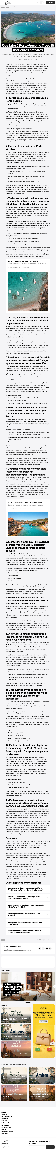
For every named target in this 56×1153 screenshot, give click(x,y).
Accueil (3, 7)
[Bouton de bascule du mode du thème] (42, 2)
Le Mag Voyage (6, 1127)
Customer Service (7, 1131)
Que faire (4, 1114)
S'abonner (4, 1118)
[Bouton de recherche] (38, 2)
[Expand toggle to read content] (47, 889)
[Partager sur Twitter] (43, 948)
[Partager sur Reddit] (46, 948)
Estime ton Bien (6, 1123)
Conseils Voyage (6, 1116)
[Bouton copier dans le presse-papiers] (50, 948)
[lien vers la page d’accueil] (8, 2)
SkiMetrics (4, 1133)
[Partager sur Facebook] (39, 948)
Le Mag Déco (5, 1125)
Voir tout (28, 1064)
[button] (1, 986)
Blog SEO (4, 1129)
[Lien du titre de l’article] (28, 986)
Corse (7, 7)
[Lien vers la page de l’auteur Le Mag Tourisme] (26, 60)
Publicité (4, 1120)
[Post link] (16, 1015)
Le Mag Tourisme (33, 59)
